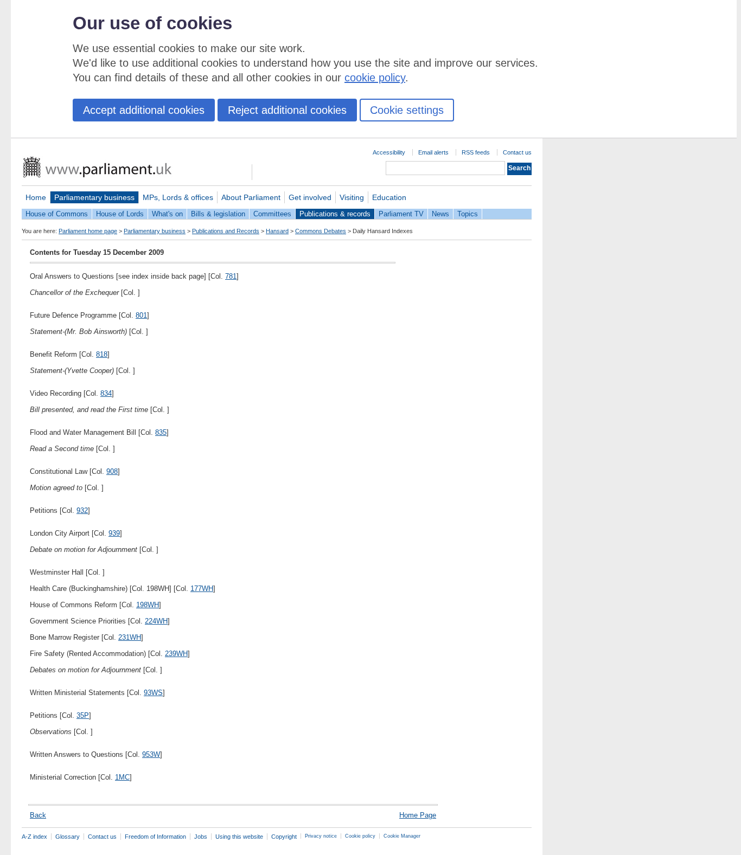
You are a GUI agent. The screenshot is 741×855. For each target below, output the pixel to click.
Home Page (417, 815)
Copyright (284, 836)
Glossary (67, 836)
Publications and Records (225, 231)
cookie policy (374, 77)
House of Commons (56, 214)
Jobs (200, 836)
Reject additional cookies (287, 110)
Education (389, 197)
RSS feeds (476, 152)
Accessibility (389, 152)
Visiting (352, 197)
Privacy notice (321, 836)
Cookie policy (360, 836)
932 (82, 510)
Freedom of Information (155, 836)
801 (141, 315)
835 (161, 432)
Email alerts (433, 152)
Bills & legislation (218, 214)
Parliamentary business (94, 197)
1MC (122, 777)
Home (35, 197)
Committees (272, 214)
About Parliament (250, 197)
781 (231, 276)
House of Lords (120, 214)
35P (82, 715)
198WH (147, 605)
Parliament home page (88, 231)
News (440, 214)
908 (112, 471)
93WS (153, 693)
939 (114, 533)
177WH (201, 588)
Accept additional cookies (144, 110)
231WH (129, 637)
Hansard (277, 231)
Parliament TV (401, 214)
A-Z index (34, 836)
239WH (176, 654)
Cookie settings (407, 110)
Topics (467, 214)
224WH (156, 621)
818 (101, 354)
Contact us (517, 152)
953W (151, 754)
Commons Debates (320, 231)
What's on (167, 214)
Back (38, 815)
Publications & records (334, 214)
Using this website (239, 836)
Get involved (310, 197)
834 (106, 393)
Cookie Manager (402, 836)
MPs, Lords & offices (178, 197)
